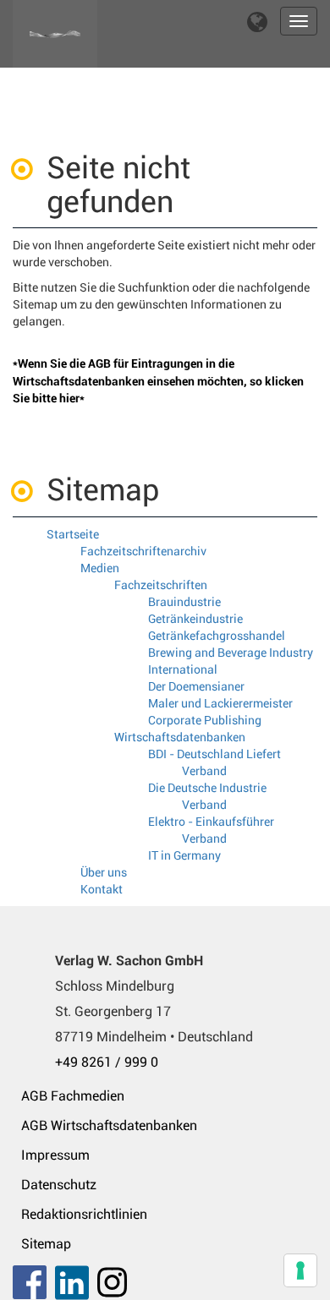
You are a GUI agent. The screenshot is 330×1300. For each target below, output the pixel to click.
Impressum (55, 1155)
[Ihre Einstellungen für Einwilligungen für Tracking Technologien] (300, 1270)
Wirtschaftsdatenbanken (179, 737)
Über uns (103, 872)
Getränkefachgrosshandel (216, 635)
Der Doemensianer (196, 686)
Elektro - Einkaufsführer (211, 821)
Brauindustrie (184, 602)
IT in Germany (184, 855)
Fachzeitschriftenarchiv (143, 551)
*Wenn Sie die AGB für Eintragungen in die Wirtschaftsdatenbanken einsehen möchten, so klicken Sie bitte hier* (158, 381)
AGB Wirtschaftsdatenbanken (109, 1125)
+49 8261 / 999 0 (106, 1062)
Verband (204, 771)
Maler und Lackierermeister (220, 703)
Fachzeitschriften (160, 585)
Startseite (73, 534)
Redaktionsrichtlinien (84, 1214)
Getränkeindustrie (195, 618)
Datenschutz (58, 1185)
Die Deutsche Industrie (207, 788)
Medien (99, 568)
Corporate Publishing (204, 720)
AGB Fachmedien (72, 1096)
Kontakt (101, 889)
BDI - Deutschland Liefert (214, 754)
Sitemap (46, 1244)
